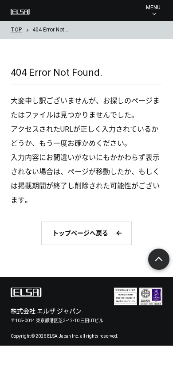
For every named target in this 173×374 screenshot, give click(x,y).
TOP (16, 30)
